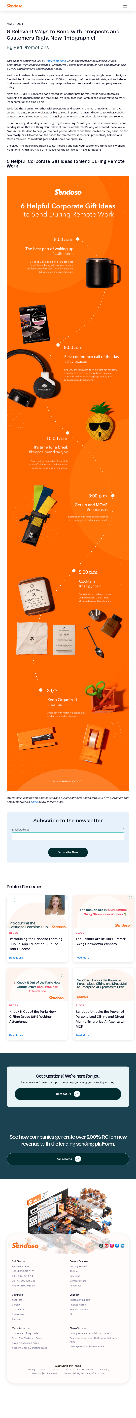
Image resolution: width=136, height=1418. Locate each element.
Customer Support (80, 1300)
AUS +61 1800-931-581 (23, 1285)
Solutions (75, 1276)
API (71, 1314)
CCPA (68, 1369)
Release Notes (78, 1304)
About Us (17, 1300)
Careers (16, 1304)
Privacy (31, 1369)
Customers (18, 1314)
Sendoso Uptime (79, 1309)
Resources (75, 1285)
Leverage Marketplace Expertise (87, 1346)
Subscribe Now (68, 852)
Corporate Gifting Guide (25, 1333)
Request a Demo (21, 1266)
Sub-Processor (85, 1369)
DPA (43, 1369)
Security (104, 1369)
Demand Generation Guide (84, 1351)
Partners (16, 1319)
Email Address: (68, 829)
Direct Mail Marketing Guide (27, 1338)
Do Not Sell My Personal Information (84, 1373)
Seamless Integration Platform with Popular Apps (94, 1340)
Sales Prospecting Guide (25, 1343)
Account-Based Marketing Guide (29, 1348)
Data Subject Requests (45, 1373)
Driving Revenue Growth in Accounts (89, 1333)
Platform (74, 1271)
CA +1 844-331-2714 (22, 1276)
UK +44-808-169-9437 (24, 1281)
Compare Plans (78, 1281)
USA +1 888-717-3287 (23, 1271)
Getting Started (78, 1266)
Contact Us (18, 1309)
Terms (55, 1369)
